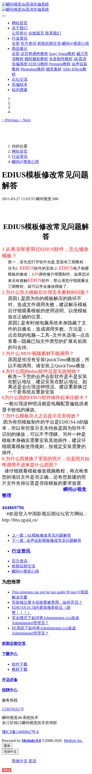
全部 (16, 43)
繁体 (7, 746)
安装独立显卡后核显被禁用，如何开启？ (47, 602)
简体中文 (20, 761)
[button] (11, 120)
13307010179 (13, 709)
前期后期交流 (23, 566)
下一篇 (46, 540)
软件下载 (19, 664)
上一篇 (41, 535)
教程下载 (19, 669)
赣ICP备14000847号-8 (20, 732)
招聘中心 (10, 690)
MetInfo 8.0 (31, 741)
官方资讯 (19, 561)
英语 (32, 761)
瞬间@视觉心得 (25, 162)
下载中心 (10, 654)
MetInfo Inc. (73, 741)
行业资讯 (19, 156)
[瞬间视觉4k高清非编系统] (46, 7)
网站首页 (19, 23)
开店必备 (10, 680)
